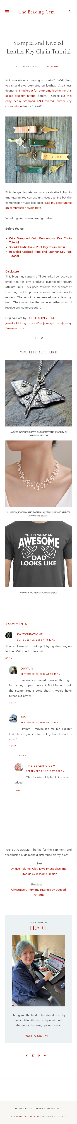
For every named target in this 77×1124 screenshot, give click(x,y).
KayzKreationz (30, 634)
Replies (22, 755)
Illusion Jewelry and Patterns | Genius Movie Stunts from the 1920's (38, 514)
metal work (54, 66)
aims (24, 717)
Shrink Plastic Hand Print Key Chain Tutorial (38, 247)
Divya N (27, 668)
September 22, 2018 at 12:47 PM (41, 722)
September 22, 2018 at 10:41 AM (41, 674)
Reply (8, 658)
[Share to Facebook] (35, 338)
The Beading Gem (37, 12)
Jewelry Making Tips (19, 323)
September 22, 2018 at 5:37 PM (45, 771)
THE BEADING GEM (40, 318)
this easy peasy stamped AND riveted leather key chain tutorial (38, 101)
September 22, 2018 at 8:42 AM (36, 639)
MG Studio (60, 1117)
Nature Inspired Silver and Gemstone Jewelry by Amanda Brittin (38, 434)
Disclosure (12, 271)
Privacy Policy (24, 1108)
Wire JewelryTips (48, 323)
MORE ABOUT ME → (39, 1035)
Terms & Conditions (47, 1108)
